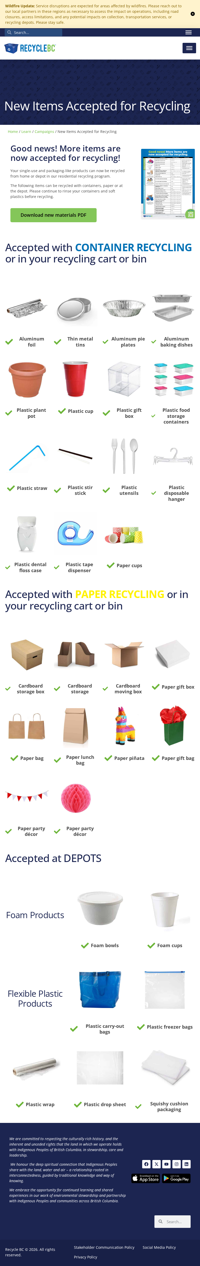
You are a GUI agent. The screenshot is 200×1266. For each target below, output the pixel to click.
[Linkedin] (186, 1164)
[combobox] (33, 32)
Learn (26, 131)
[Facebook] (146, 1164)
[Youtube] (166, 1164)
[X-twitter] (156, 1164)
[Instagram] (176, 1164)
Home (13, 131)
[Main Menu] (189, 48)
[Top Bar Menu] (188, 32)
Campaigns (44, 131)
